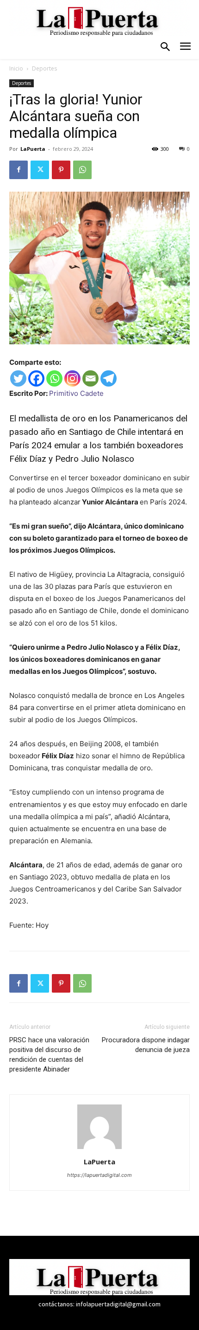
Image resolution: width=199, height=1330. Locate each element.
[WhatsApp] (82, 170)
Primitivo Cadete (76, 393)
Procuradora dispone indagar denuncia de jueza (146, 1045)
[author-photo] (99, 1149)
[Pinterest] (61, 170)
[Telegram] (108, 378)
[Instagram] (72, 378)
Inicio (16, 68)
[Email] (90, 378)
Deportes (44, 68)
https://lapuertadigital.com (99, 1175)
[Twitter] (40, 170)
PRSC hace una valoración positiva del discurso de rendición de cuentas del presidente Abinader (49, 1054)
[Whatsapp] (54, 378)
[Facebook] (18, 170)
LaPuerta (32, 148)
